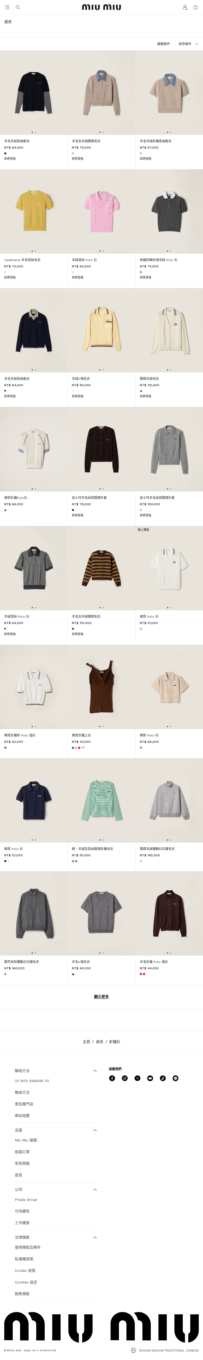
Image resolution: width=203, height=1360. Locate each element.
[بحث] (18, 7)
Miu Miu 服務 (26, 1140)
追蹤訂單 (22, 1152)
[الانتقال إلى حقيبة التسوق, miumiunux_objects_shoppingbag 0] (195, 7)
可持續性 (22, 1211)
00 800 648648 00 (32, 1081)
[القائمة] (7, 7)
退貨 (18, 1175)
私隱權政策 (24, 1259)
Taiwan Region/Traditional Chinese (169, 1350)
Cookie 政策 (25, 1270)
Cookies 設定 (26, 1282)
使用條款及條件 (28, 1247)
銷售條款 (22, 1294)
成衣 (99, 1042)
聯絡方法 (22, 1092)
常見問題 (22, 1163)
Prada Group (26, 1199)
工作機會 (22, 1223)
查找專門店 (24, 1104)
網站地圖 (22, 1115)
